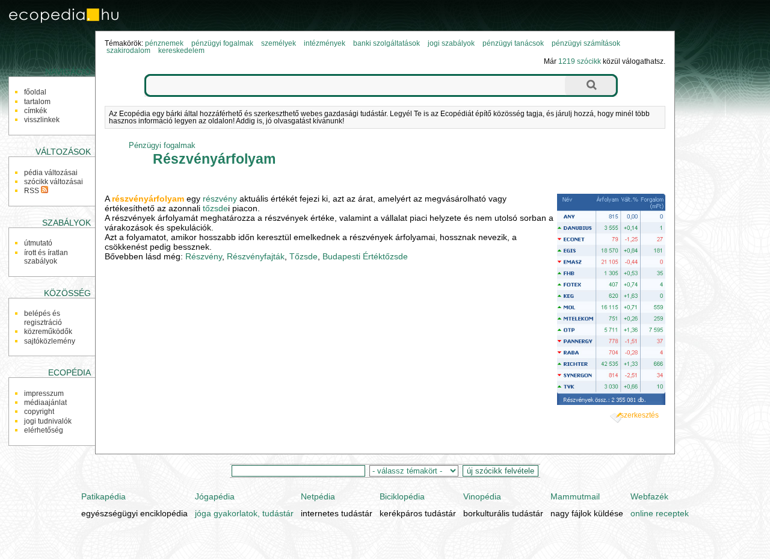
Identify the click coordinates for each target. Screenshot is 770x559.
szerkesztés (639, 415)
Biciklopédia (402, 496)
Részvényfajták (256, 256)
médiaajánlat (45, 402)
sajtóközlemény (49, 341)
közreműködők (48, 331)
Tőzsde (303, 256)
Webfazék (649, 496)
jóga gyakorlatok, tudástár (244, 513)
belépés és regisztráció (43, 317)
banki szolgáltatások (386, 43)
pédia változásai (51, 172)
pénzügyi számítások (586, 43)
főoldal (35, 92)
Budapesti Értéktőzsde (365, 256)
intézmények (324, 43)
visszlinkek (42, 120)
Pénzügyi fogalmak (162, 145)
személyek (278, 43)
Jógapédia (215, 496)
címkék (35, 111)
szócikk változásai (53, 182)
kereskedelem (181, 50)
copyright (39, 411)
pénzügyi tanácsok (513, 43)
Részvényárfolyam (214, 159)
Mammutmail (575, 496)
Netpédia (318, 496)
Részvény (203, 256)
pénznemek (164, 43)
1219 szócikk (579, 61)
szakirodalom (128, 50)
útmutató (38, 243)
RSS (32, 191)
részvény (220, 198)
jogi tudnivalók (48, 421)
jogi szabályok (451, 43)
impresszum (44, 393)
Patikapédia (103, 496)
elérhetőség (43, 430)
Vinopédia (482, 496)
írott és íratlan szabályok (46, 257)
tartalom (37, 101)
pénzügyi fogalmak (222, 43)
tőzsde (215, 208)
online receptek (659, 513)
